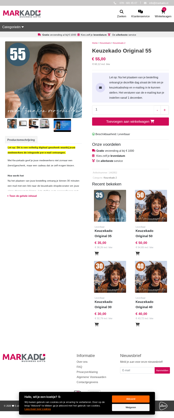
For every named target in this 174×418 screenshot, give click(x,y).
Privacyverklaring (87, 372)
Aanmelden (162, 370)
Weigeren (131, 407)
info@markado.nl (158, 3)
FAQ (79, 366)
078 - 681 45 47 (128, 3)
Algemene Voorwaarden (91, 377)
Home (95, 43)
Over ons (82, 361)
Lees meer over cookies (37, 409)
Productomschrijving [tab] (21, 139)
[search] (121, 14)
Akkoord (130, 398)
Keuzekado (105, 43)
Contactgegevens (87, 382)
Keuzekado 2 (119, 43)
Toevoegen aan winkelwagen (128, 121)
